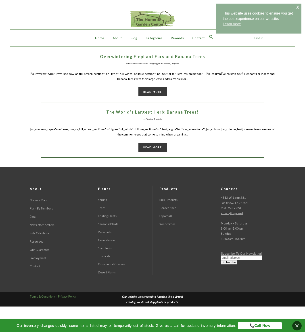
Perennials (104, 232)
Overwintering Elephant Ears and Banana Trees (152, 56)
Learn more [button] (232, 24)
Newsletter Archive (42, 225)
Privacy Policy (67, 296)
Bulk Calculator (39, 233)
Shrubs (102, 200)
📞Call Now (260, 326)
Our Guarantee (39, 250)
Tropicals (175, 63)
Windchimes (167, 224)
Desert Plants (107, 272)
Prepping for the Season (159, 63)
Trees (101, 208)
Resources (36, 241)
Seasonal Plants (108, 224)
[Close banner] (297, 325)
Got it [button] (258, 38)
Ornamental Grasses (111, 264)
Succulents (105, 248)
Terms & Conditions (43, 296)
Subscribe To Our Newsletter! (241, 253)
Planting (149, 119)
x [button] (297, 7)
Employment (38, 258)
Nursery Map (38, 200)
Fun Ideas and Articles (138, 63)
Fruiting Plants (107, 216)
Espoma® (166, 216)
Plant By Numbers (41, 208)
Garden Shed (167, 208)
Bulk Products (168, 200)
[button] (211, 38)
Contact (35, 266)
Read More (152, 91)
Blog (33, 216)
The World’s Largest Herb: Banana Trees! (152, 112)
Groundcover (106, 240)
